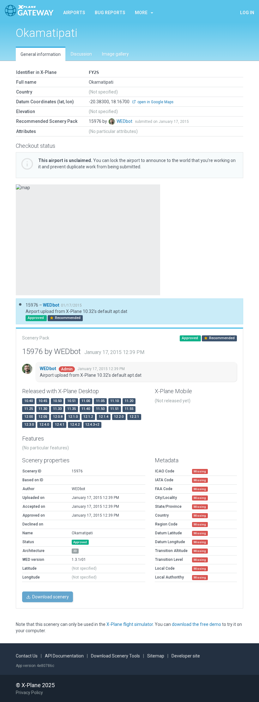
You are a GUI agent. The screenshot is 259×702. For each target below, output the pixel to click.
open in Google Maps (154, 102)
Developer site (186, 655)
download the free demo (196, 624)
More (141, 12)
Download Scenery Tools (115, 655)
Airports (74, 12)
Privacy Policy (29, 692)
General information (41, 54)
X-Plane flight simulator (129, 624)
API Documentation (64, 655)
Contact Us (27, 655)
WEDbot (125, 121)
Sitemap (155, 655)
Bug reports (110, 12)
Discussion (81, 54)
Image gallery (115, 54)
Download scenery (50, 596)
